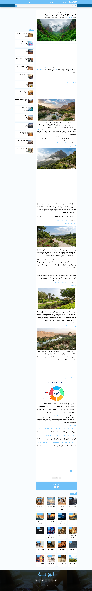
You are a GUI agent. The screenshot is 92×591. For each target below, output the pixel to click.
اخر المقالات (39, 2)
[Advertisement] (56, 53)
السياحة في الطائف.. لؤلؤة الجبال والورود (62, 142)
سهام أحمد (70, 17)
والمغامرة (39, 69)
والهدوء (74, 70)
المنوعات (70, 12)
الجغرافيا (38, 555)
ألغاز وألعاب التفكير (39, 498)
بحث (16, 5)
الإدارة (70, 555)
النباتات (60, 127)
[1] (59, 140)
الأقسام (44, 2)
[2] (72, 218)
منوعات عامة (66, 12)
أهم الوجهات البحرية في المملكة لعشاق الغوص (62, 220)
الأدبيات (60, 555)
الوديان (70, 69)
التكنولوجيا (71, 498)
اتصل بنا (27, 2)
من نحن (56, 585)
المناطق (55, 69)
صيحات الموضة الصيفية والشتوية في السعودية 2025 (61, 415)
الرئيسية (49, 2)
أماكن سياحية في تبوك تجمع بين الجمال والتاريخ (61, 282)
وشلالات (38, 129)
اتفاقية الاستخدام (42, 585)
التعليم (59, 498)
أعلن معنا (33, 2)
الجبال (45, 67)
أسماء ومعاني (49, 498)
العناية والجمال (49, 555)
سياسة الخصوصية (50, 585)
